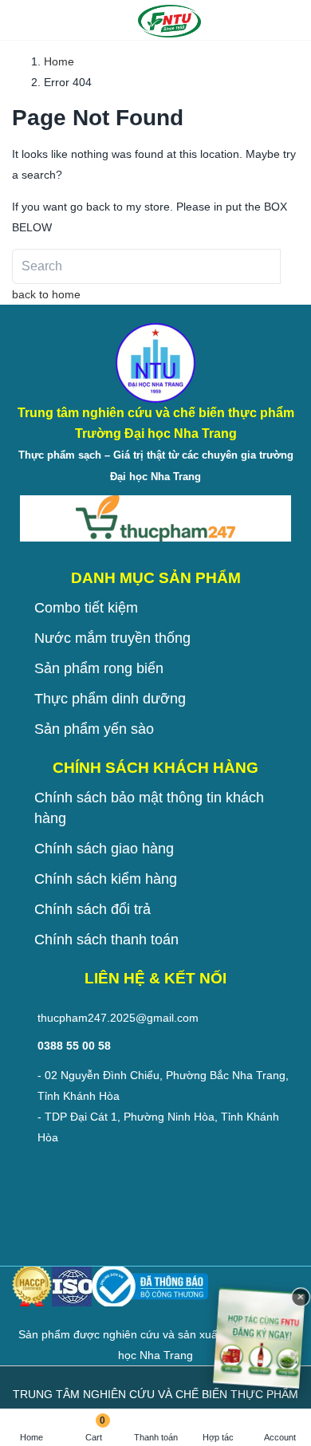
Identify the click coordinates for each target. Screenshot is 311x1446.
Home (31, 1437)
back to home (46, 294)
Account (280, 1437)
